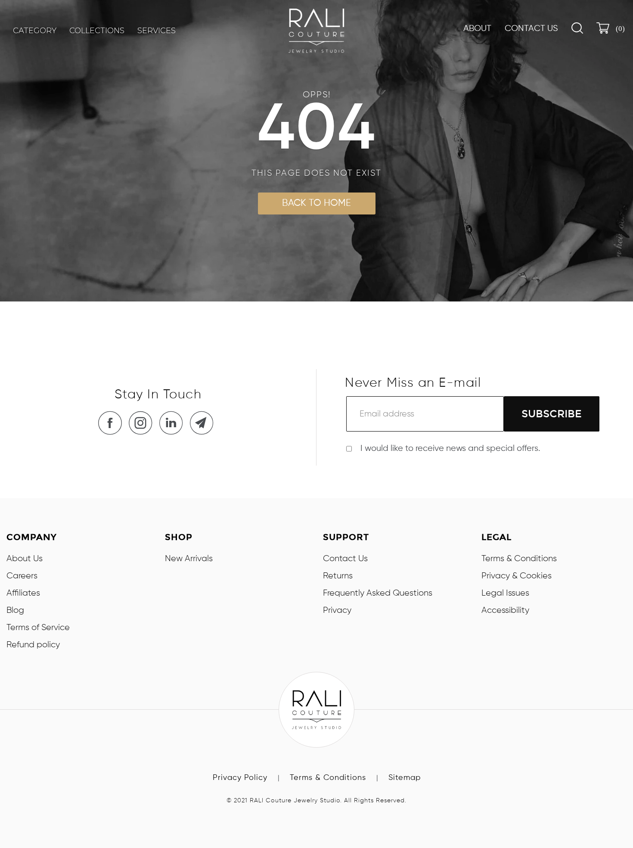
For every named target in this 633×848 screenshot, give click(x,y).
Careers (21, 576)
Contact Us (531, 29)
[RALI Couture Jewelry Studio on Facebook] (112, 423)
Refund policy (33, 644)
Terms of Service (38, 627)
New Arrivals (189, 558)
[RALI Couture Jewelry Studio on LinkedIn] (173, 423)
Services (156, 30)
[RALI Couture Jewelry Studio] (316, 31)
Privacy (337, 610)
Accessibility (505, 610)
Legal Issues (505, 593)
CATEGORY (34, 30)
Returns (338, 576)
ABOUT (477, 29)
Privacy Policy (240, 778)
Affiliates (23, 593)
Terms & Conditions (519, 558)
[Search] (577, 28)
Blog (15, 610)
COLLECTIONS (96, 30)
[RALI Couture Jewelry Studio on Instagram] (143, 423)
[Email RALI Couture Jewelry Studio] (204, 423)
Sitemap (404, 778)
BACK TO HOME (316, 203)
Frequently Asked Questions (377, 593)
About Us (24, 558)
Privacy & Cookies (516, 576)
